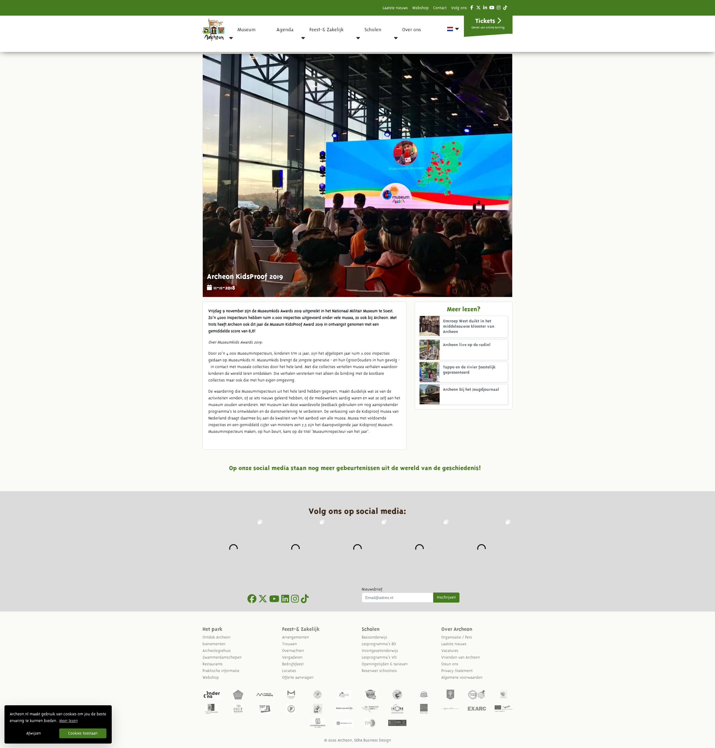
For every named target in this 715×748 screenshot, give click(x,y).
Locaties (289, 670)
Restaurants (212, 664)
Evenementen (213, 644)
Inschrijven (446, 597)
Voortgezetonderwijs (380, 650)
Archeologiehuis (216, 650)
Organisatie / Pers (456, 637)
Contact (440, 8)
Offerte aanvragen (297, 677)
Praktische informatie (220, 670)
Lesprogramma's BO (379, 644)
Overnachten (293, 650)
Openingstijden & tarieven (384, 664)
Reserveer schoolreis (379, 670)
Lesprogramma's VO (379, 657)
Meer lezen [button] (68, 720)
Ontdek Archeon (216, 637)
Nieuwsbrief (372, 589)
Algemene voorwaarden (461, 677)
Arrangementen (295, 637)
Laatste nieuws (395, 8)
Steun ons (449, 664)
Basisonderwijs (374, 637)
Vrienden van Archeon (460, 657)
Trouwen (289, 644)
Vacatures (449, 650)
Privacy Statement (457, 670)
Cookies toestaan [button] (82, 733)
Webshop (420, 8)
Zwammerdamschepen (222, 657)
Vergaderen (292, 657)
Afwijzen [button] (33, 733)
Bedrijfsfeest (293, 664)
